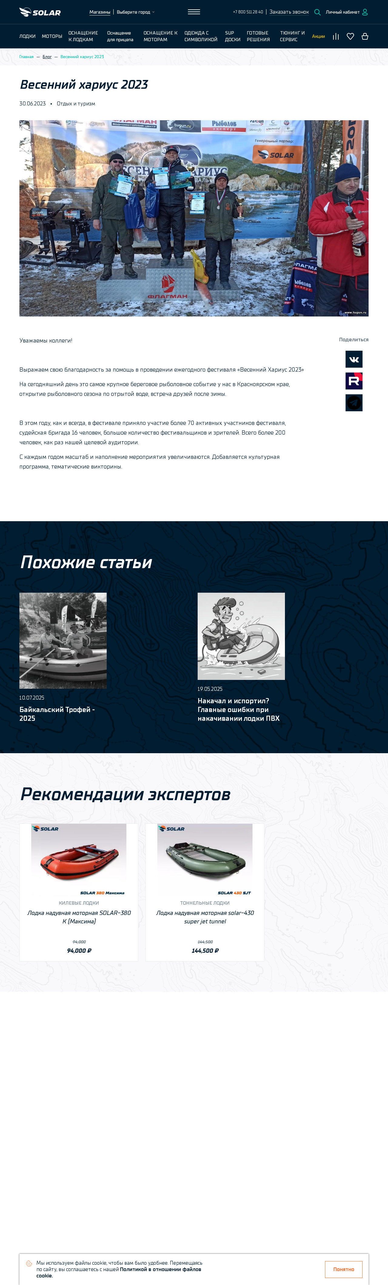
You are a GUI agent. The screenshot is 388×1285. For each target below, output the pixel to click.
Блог (47, 57)
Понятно (343, 1269)
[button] (289, 12)
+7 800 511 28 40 (248, 12)
